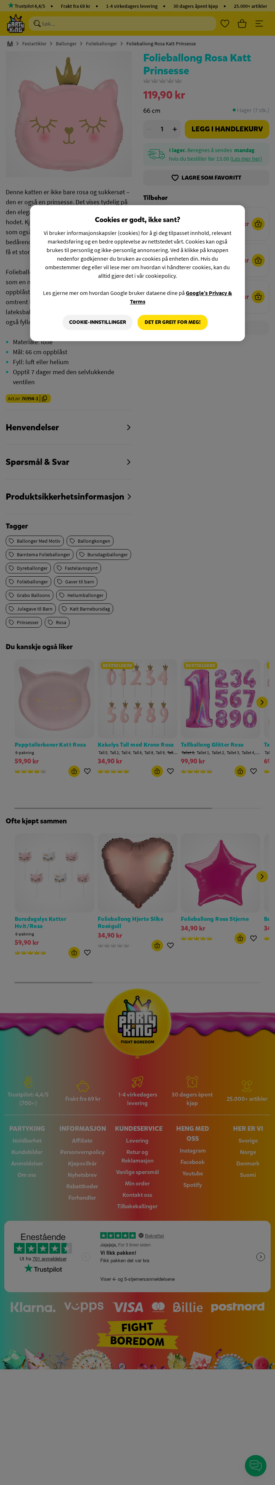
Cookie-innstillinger (97, 322)
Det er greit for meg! (173, 322)
